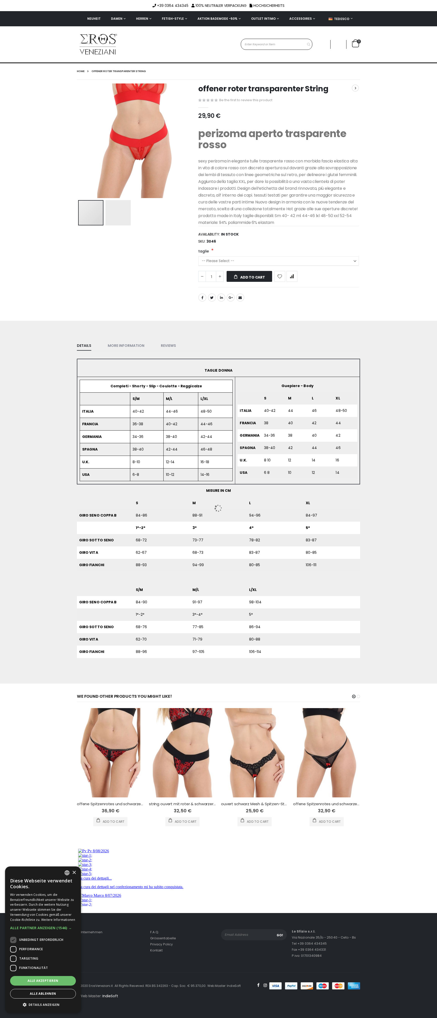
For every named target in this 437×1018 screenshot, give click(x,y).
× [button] (74, 873)
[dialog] (43, 939)
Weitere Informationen (58, 920)
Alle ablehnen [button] (43, 993)
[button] (43, 928)
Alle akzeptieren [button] (43, 981)
